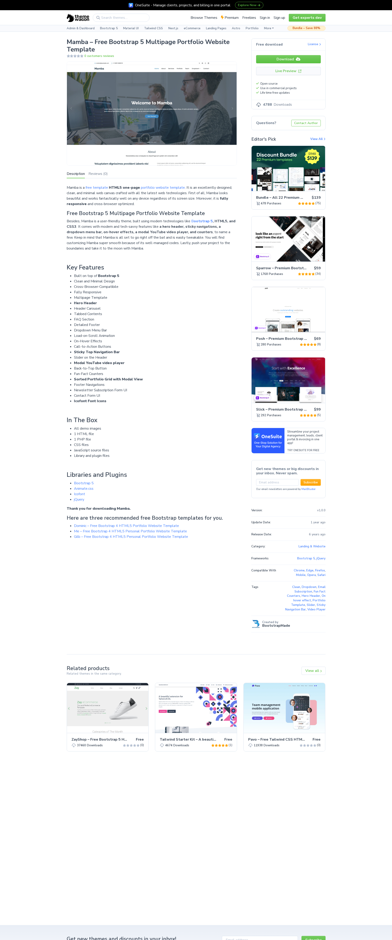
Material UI (131, 28)
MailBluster (308, 489)
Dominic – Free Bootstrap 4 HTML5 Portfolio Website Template (126, 525)
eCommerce (192, 28)
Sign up (279, 17)
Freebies (249, 17)
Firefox (320, 570)
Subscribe (311, 482)
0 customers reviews (99, 56)
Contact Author (306, 123)
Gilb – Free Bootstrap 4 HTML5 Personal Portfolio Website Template (131, 536)
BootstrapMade (276, 625)
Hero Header (311, 596)
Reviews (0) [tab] (98, 173)
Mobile (301, 575)
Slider (311, 605)
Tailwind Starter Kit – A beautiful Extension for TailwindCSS (213, 739)
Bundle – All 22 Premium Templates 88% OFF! (297, 197)
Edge (310, 570)
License (313, 44)
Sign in (265, 17)
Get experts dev (307, 17)
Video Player (316, 609)
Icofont (79, 494)
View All (316, 139)
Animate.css (83, 488)
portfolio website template (163, 187)
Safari (321, 575)
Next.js (173, 28)
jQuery (79, 499)
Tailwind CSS (153, 28)
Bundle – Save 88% (306, 28)
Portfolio (252, 28)
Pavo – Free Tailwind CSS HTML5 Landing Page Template (299, 739)
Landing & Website (312, 546)
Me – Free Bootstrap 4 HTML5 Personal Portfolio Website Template (130, 531)
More (267, 28)
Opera (311, 575)
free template (97, 187)
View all (312, 670)
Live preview (309, 185)
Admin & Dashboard (81, 28)
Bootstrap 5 (109, 28)
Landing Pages (216, 28)
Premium (231, 17)
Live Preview (286, 71)
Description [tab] (76, 173)
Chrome (299, 570)
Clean (296, 587)
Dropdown (309, 587)
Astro (236, 28)
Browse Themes (204, 17)
